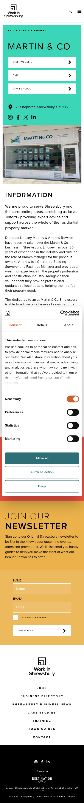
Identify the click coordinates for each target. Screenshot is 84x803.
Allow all (42, 458)
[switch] (73, 412)
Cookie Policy (58, 796)
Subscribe (25, 630)
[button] (79, 11)
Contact (42, 737)
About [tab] (69, 325)
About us (14, 796)
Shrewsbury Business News (42, 704)
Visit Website (22, 62)
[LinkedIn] (33, 117)
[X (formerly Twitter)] (25, 117)
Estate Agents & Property (28, 30)
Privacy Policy (27, 796)
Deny (42, 486)
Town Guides (42, 729)
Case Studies (42, 712)
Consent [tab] (15, 325)
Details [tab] (42, 325)
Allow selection (42, 472)
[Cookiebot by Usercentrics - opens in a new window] (60, 313)
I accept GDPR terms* (34, 617)
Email (17, 75)
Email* (17, 599)
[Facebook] (18, 117)
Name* (17, 580)
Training (42, 721)
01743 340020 (22, 88)
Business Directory (42, 696)
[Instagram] (10, 117)
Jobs (42, 688)
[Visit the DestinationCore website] (42, 776)
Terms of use (42, 796)
